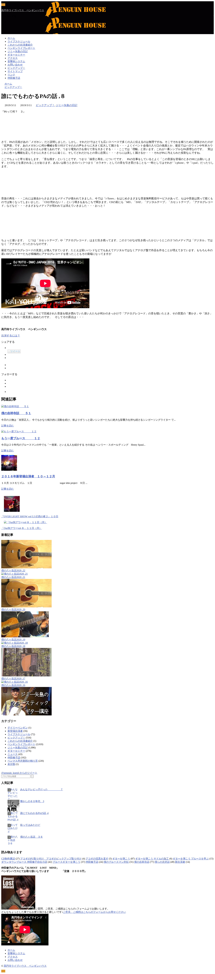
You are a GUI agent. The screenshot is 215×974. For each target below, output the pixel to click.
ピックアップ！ (16, 68)
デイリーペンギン (18, 727)
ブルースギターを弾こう (66, 862)
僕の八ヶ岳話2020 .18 (13, 646)
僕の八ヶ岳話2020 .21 (13, 577)
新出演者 (180, 862)
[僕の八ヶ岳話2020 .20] (26, 606)
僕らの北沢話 (162, 862)
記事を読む (7, 425)
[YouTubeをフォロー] (8, 27)
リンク (11, 74)
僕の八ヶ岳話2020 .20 (13, 609)
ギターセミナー (16, 54)
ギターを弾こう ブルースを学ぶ (191, 858)
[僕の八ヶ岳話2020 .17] (26, 675)
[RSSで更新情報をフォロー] (9, 32)
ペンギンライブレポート (21, 48)
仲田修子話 (14, 78)
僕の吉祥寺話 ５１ (16, 413)
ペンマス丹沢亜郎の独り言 (23, 760)
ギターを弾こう (121, 858)
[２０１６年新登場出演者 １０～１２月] (9, 470)
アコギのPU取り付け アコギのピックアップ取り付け (51, 858)
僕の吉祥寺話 (141, 862)
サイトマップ (15, 71)
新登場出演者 (15, 731)
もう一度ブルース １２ (20, 438)
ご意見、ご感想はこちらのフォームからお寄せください (94, 912)
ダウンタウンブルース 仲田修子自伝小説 (24, 862)
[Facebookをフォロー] (8, 24)
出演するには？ (10, 335)
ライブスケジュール (19, 41)
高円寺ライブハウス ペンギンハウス (22, 10)
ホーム (11, 38)
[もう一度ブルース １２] (19, 431)
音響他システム (16, 61)
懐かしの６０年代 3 (32, 801)
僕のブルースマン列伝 (116, 862)
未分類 (11, 764)
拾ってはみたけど (30, 825)
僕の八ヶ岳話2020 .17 (13, 678)
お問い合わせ (15, 64)
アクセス (13, 58)
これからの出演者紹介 (20, 44)
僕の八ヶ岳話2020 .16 (13, 685)
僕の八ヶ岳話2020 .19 (13, 639)
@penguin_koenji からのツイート (19, 772)
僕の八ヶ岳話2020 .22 (13, 570)
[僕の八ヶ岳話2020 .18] (14, 642)
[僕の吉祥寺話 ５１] (15, 406)
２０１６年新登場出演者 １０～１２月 (28, 476)
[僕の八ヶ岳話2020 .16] (14, 682)
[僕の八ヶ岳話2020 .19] (25, 636)
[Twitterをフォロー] (8, 22)
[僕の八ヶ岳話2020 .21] (14, 573)
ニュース (13, 754)
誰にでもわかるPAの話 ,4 (34, 813)
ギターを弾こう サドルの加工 (152, 858)
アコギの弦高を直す (97, 858)
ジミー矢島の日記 (18, 51)
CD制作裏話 (8, 858)
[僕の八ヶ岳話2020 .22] (26, 567)
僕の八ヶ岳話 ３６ (31, 836)
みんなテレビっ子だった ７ (41, 789)
